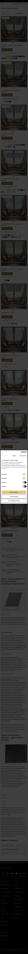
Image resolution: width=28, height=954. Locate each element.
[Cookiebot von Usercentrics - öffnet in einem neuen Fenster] (21, 452)
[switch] (25, 478)
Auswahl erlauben (14, 496)
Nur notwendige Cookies (14, 500)
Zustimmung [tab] (5, 455)
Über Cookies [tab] (23, 455)
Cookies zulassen (14, 492)
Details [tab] (14, 455)
